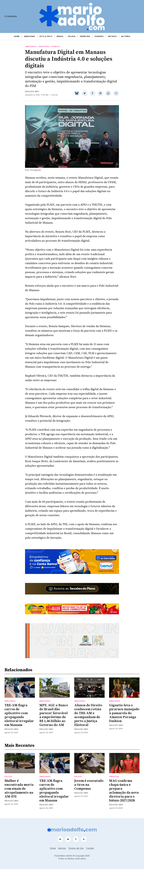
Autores (125, 36)
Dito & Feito (46, 36)
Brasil (60, 36)
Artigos (112, 36)
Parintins (85, 36)
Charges (99, 36)
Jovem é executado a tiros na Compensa (89, 785)
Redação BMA (32, 91)
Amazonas (29, 36)
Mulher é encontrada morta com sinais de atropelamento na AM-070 (18, 789)
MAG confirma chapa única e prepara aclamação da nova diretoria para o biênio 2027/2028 (124, 791)
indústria (44, 46)
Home (17, 36)
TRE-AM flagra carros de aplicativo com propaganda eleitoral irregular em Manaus (19, 715)
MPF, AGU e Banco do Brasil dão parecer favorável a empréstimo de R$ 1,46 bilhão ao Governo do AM (53, 715)
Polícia (72, 36)
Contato (90, 848)
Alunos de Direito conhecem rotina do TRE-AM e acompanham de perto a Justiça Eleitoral (88, 715)
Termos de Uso (76, 848)
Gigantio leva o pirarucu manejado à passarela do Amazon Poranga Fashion (124, 713)
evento (56, 46)
